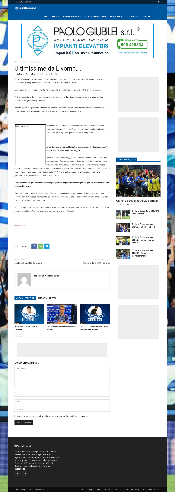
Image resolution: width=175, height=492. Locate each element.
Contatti (147, 16)
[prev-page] (16, 335)
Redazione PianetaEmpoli (27, 74)
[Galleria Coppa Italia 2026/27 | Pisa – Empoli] (123, 214)
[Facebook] (154, 2)
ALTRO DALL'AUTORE (47, 298)
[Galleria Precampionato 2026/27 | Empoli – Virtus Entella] (123, 240)
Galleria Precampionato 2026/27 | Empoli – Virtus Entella (143, 240)
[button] (157, 8)
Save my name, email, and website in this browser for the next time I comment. (52, 416)
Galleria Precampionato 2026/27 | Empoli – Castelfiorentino (143, 253)
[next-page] (20, 335)
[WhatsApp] (40, 246)
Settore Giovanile (72, 16)
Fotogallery (132, 16)
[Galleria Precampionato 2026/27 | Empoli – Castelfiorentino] (123, 254)
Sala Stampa (116, 16)
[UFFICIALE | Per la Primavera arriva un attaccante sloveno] (95, 314)
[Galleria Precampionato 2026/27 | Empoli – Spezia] (123, 227)
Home (45, 16)
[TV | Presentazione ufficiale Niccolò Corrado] (62, 314)
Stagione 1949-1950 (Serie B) (96, 263)
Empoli (55, 16)
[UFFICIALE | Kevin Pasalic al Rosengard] (29, 314)
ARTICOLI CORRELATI (25, 298)
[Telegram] (46, 246)
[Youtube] (158, 2)
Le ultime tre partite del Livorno (28, 263)
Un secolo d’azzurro (95, 16)
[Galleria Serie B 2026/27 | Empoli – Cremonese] (138, 181)
